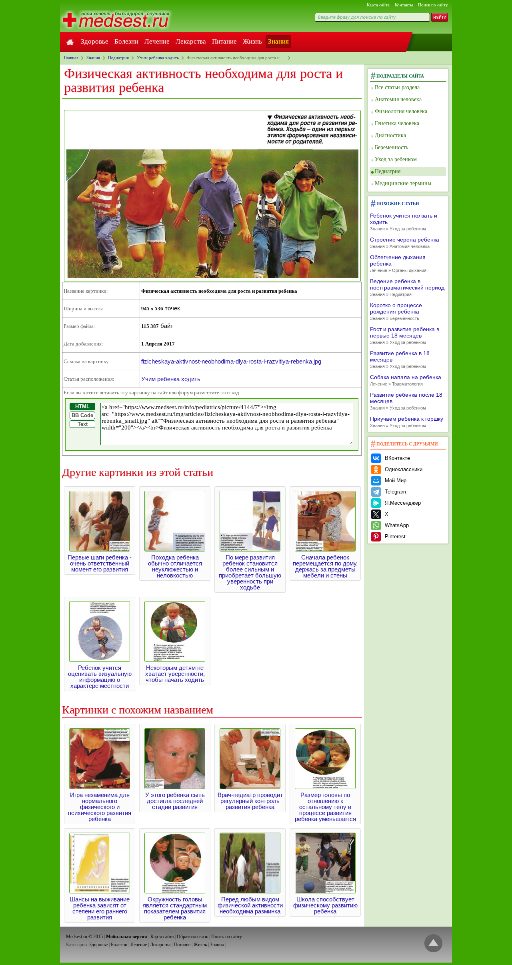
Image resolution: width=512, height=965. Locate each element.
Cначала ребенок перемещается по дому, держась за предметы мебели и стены (325, 566)
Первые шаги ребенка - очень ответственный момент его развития (100, 563)
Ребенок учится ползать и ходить (403, 221)
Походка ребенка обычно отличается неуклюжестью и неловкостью (175, 566)
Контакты (404, 4)
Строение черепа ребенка (404, 242)
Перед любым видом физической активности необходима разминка (250, 905)
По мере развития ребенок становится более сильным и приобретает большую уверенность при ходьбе (250, 572)
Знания (278, 41)
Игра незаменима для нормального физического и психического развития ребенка (99, 806)
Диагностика (390, 135)
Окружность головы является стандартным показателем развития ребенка (175, 908)
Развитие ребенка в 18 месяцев (400, 359)
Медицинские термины (403, 183)
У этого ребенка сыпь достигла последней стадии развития (175, 800)
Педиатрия (387, 171)
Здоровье (94, 41)
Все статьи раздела (397, 87)
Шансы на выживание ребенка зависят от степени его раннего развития (100, 908)
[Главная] (70, 41)
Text (83, 424)
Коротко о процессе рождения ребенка (396, 311)
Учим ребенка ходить (170, 379)
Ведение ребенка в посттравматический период (407, 287)
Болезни (126, 41)
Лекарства (191, 41)
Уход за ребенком (396, 159)
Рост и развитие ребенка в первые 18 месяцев (404, 335)
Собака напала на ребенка (405, 380)
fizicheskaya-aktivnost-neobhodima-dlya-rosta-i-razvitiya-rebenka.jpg (231, 361)
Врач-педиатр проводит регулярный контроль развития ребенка (250, 800)
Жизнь (252, 41)
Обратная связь (192, 936)
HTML (82, 407)
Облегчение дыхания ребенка (398, 263)
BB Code (82, 415)
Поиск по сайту (433, 4)
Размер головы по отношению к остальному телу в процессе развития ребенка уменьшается (325, 806)
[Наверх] (433, 944)
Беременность (391, 147)
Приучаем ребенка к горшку (406, 422)
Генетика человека (397, 123)
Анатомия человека (398, 99)
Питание (224, 41)
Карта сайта (378, 4)
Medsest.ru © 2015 (84, 936)
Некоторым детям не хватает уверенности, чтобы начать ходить (175, 673)
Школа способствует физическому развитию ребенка (325, 905)
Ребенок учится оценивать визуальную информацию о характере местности (100, 676)
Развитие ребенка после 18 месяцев (406, 401)
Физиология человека (401, 111)
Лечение (157, 41)
